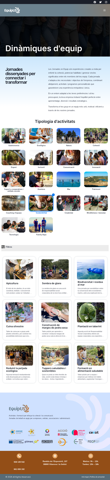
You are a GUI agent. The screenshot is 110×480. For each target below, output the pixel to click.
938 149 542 (19, 462)
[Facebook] (95, 2)
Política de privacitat (97, 477)
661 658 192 (19, 469)
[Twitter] (100, 2)
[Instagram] (106, 2)
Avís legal (85, 477)
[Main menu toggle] (104, 10)
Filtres (9, 247)
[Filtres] (3, 246)
